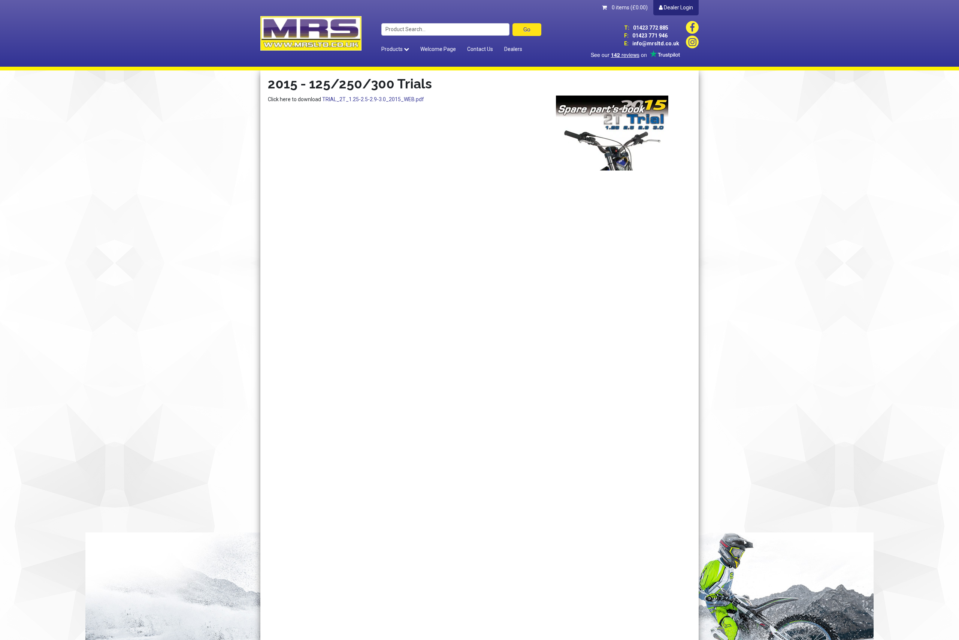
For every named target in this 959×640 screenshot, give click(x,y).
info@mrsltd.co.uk (651, 43)
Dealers (513, 49)
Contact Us (480, 49)
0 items (629, 7)
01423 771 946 (646, 36)
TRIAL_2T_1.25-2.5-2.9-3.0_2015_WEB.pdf (373, 99)
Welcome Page (438, 49)
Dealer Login (678, 7)
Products (392, 49)
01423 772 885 (646, 28)
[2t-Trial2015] (612, 133)
